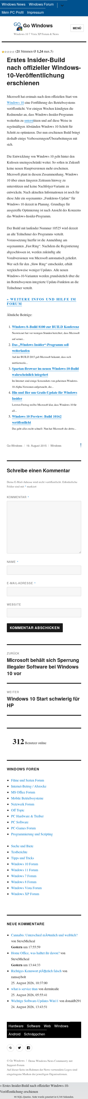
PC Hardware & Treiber (27, 816)
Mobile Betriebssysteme (27, 798)
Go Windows (38, 25)
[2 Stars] (5, 52)
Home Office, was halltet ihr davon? (35, 953)
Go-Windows (14, 445)
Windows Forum (41, 4)
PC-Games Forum (23, 828)
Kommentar (18, 497)
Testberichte (19, 852)
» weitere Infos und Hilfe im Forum (41, 301)
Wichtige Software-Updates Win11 (35, 1000)
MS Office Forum (23, 792)
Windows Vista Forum (26, 887)
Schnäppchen (34, 1034)
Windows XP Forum (25, 893)
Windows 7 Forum (23, 876)
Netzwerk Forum (22, 804)
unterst (28, 120)
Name (13, 562)
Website (14, 604)
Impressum (35, 12)
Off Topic (17, 810)
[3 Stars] (8, 52)
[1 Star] (3, 52)
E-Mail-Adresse (21, 583)
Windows (56, 445)
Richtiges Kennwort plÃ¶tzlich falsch (36, 971)
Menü (77, 28)
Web (47, 1025)
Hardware (16, 1025)
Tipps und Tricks (22, 858)
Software (33, 1025)
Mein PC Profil (13, 12)
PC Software (19, 822)
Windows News (13, 4)
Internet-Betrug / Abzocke (28, 786)
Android (15, 1034)
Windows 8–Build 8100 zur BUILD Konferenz (45, 326)
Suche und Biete (22, 846)
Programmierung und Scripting (32, 834)
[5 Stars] (13, 52)
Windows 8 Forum (23, 881)
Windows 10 (15, 102)
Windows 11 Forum (24, 870)
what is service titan (24, 988)
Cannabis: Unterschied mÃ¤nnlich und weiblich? (44, 935)
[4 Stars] (10, 52)
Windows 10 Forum (24, 864)
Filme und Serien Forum (27, 780)
